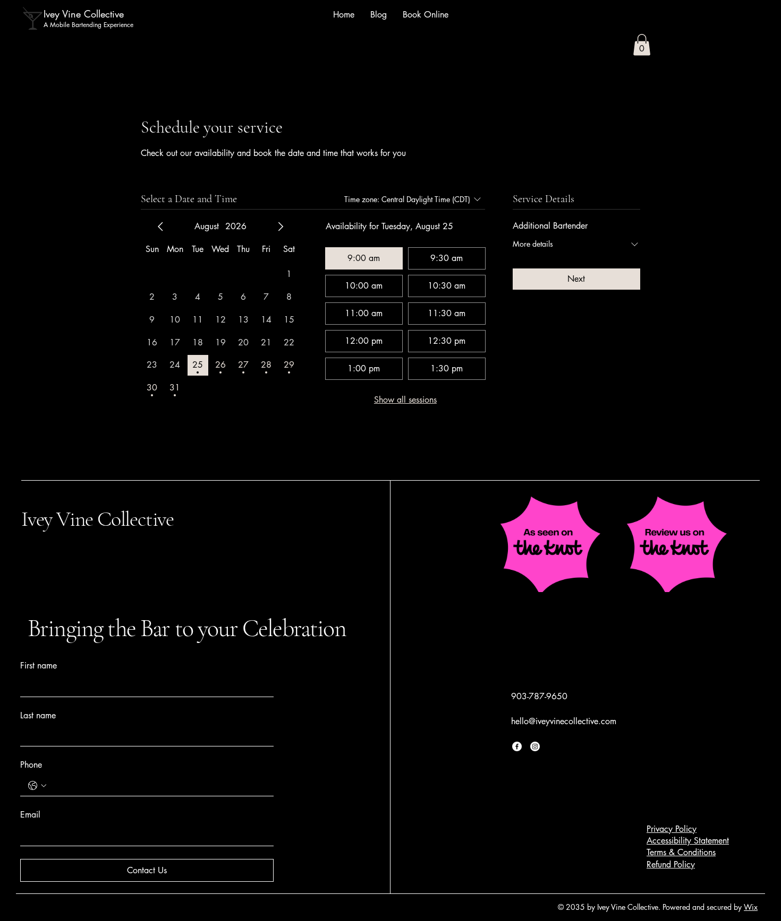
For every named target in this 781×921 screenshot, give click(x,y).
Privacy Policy (672, 829)
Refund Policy (671, 864)
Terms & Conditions (681, 852)
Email (30, 814)
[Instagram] (535, 746)
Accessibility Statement (688, 840)
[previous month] (160, 226)
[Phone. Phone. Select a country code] (37, 785)
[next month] (280, 226)
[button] (642, 45)
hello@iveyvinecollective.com (563, 721)
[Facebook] (517, 746)
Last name (38, 715)
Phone (31, 764)
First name (38, 665)
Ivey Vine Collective (97, 519)
